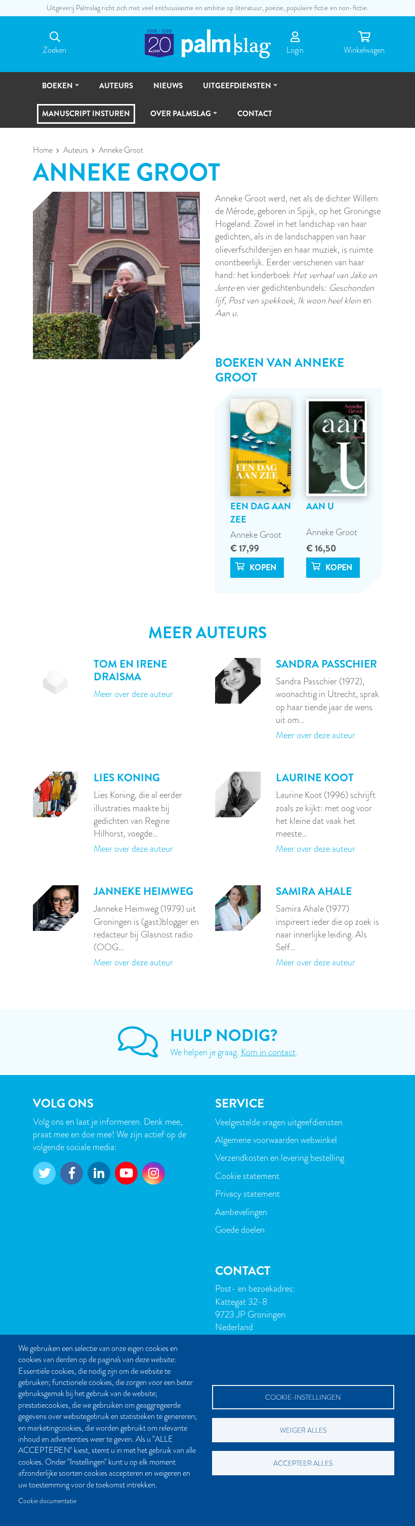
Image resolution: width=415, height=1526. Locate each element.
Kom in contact (268, 1052)
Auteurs (75, 150)
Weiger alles (303, 1430)
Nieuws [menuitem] (168, 85)
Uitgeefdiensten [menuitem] (232, 90)
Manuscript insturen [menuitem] (86, 113)
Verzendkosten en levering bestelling (279, 1157)
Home (43, 150)
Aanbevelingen (241, 1211)
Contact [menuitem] (254, 113)
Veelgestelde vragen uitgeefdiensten (279, 1122)
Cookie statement (247, 1175)
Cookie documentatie (47, 1501)
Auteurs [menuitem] (116, 85)
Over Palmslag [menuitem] (176, 118)
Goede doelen (240, 1229)
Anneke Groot (255, 534)
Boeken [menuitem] (53, 90)
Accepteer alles (303, 1463)
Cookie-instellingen (303, 1397)
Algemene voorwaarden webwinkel (276, 1139)
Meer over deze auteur (133, 693)
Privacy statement (247, 1193)
